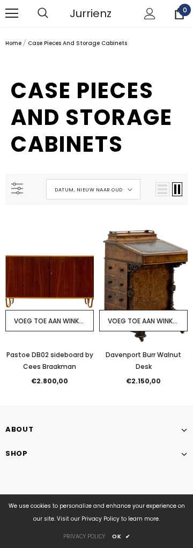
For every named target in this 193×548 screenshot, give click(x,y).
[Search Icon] (54, 13)
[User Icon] (149, 13)
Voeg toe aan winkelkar (54, 320)
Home (13, 43)
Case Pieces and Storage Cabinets (77, 43)
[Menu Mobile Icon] (11, 13)
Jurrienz (91, 13)
